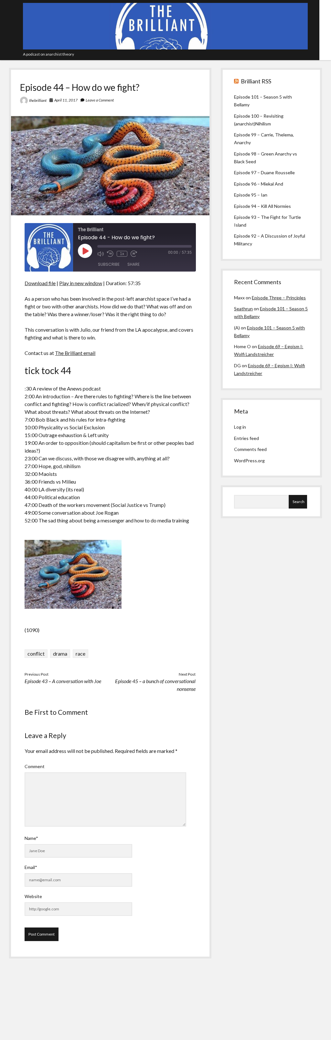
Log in (240, 427)
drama (60, 653)
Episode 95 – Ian (250, 195)
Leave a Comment (100, 100)
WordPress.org (249, 460)
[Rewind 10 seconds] (110, 254)
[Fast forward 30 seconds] (134, 254)
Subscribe (109, 264)
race (80, 653)
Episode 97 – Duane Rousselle (264, 172)
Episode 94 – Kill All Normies (262, 206)
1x (122, 254)
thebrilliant (38, 100)
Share (133, 264)
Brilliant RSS (256, 81)
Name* (31, 838)
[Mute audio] (100, 254)
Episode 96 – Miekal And (258, 184)
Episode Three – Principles (279, 297)
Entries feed (246, 438)
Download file (40, 283)
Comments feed (250, 449)
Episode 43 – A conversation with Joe (63, 681)
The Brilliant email (75, 353)
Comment (35, 766)
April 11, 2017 (66, 100)
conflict (36, 653)
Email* (31, 867)
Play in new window (80, 283)
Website (33, 896)
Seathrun (243, 308)
